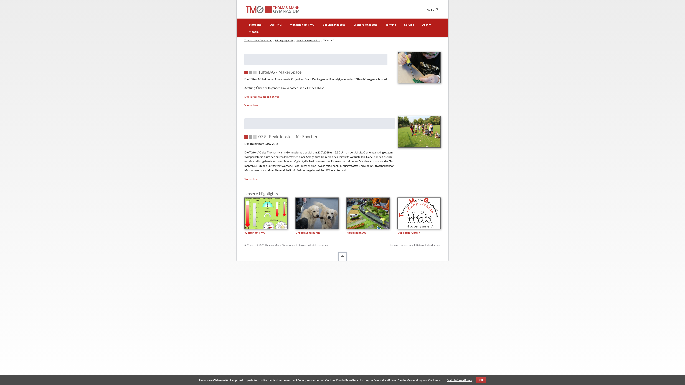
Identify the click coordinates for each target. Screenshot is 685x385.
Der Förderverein (408, 232)
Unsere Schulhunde (307, 232)
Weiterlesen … (253, 105)
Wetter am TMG (254, 232)
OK (481, 379)
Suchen (431, 10)
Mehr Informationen (459, 380)
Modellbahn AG (356, 232)
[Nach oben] (342, 256)
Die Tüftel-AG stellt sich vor (262, 96)
